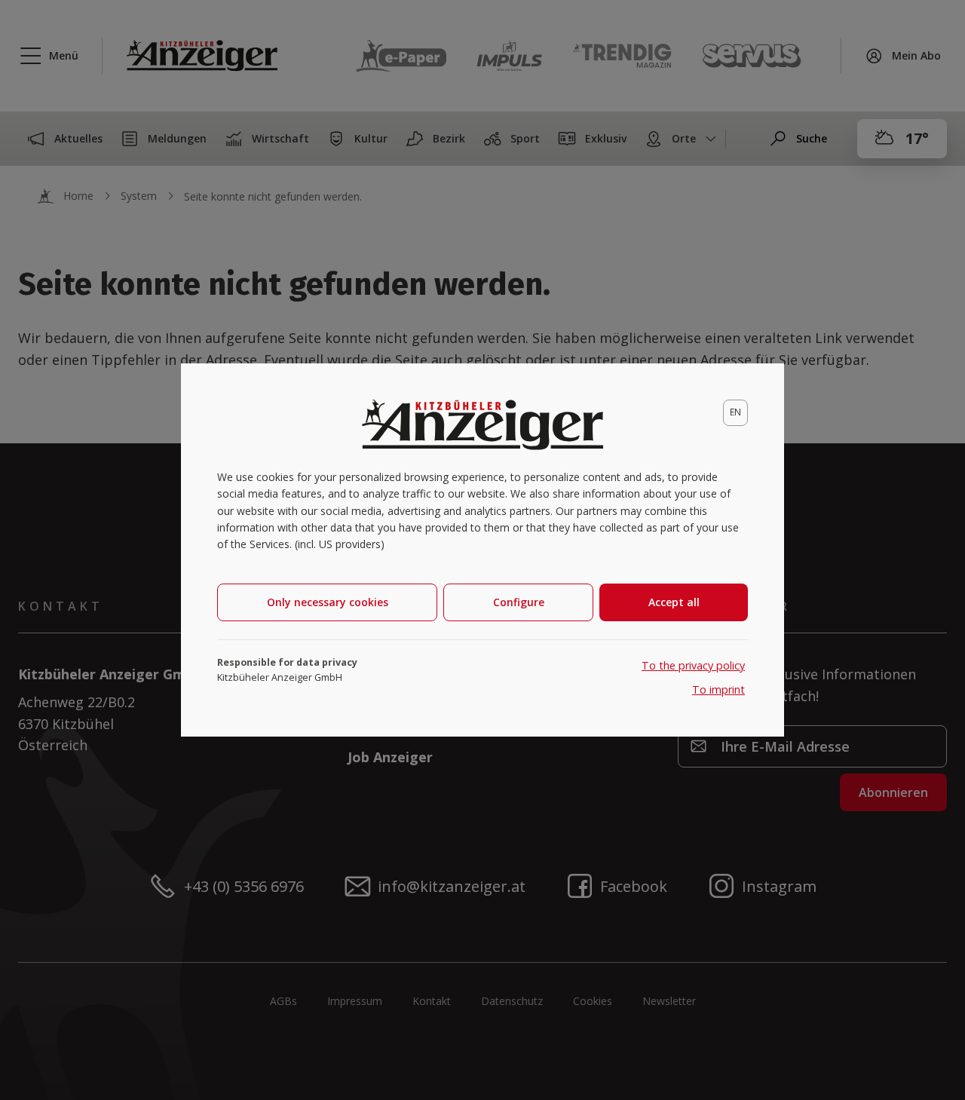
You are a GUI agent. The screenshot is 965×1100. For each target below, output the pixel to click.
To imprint (718, 689)
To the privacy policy (693, 665)
